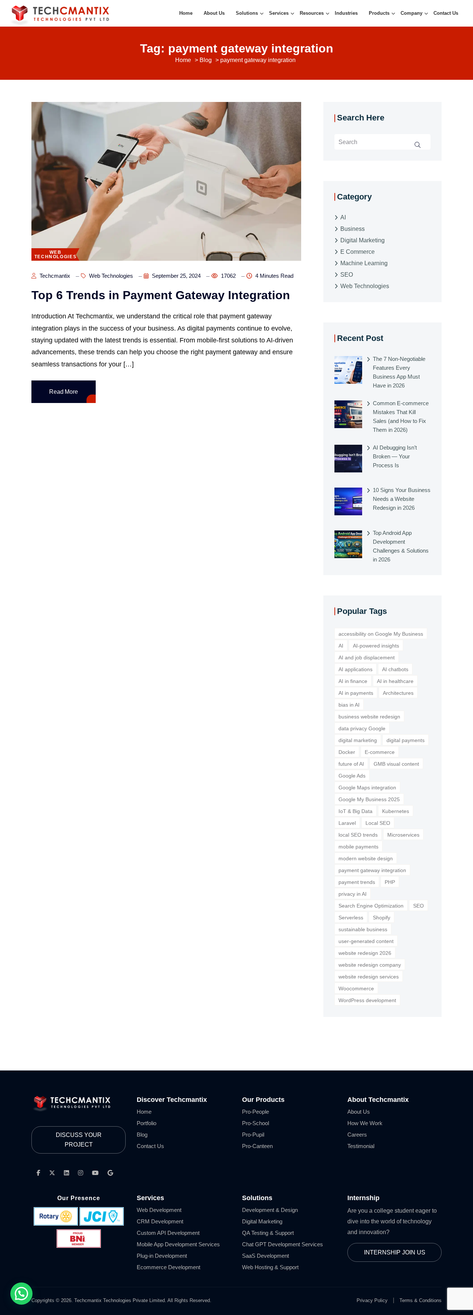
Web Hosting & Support (270, 1267)
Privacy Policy (372, 1300)
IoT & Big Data (355, 811)
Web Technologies (110, 276)
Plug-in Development (162, 1256)
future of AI (351, 764)
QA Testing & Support (268, 1233)
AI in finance (352, 681)
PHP (390, 882)
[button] (21, 1293)
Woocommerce (356, 988)
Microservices (403, 835)
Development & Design (270, 1210)
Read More (63, 392)
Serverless (350, 917)
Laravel (347, 823)
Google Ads (351, 776)
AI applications (355, 669)
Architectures (398, 693)
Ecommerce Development (168, 1267)
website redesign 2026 (364, 953)
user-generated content (366, 941)
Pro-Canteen (257, 1146)
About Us (358, 1112)
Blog (142, 1134)
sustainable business (362, 929)
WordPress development (367, 1000)
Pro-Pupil (253, 1134)
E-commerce (380, 752)
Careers (357, 1134)
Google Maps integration (367, 787)
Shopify (381, 917)
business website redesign (369, 717)
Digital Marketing (362, 240)
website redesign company (369, 965)
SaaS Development (265, 1256)
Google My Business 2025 (369, 799)
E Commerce (357, 252)
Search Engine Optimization (371, 906)
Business (352, 229)
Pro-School (255, 1123)
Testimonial (360, 1146)
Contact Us (150, 1146)
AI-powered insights (376, 646)
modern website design (365, 858)
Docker (346, 752)
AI (343, 217)
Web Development (159, 1210)
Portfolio (146, 1123)
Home (144, 1112)
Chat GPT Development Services (282, 1244)
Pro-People (255, 1112)
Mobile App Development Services (178, 1244)
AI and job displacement (366, 657)
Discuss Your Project (79, 1140)
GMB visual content (396, 764)
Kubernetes (395, 811)
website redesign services (368, 977)
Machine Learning (364, 263)
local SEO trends (358, 835)
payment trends (356, 882)
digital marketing (357, 740)
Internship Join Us (394, 1252)
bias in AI (349, 705)
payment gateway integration (372, 870)
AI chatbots (395, 669)
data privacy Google (361, 728)
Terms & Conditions (420, 1300)
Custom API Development (168, 1233)
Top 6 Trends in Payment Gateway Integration (160, 295)
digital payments (406, 740)
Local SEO (377, 823)
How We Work (364, 1123)
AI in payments (355, 693)
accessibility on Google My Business (380, 634)
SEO (346, 274)
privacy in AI (352, 894)
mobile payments (358, 847)
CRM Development (160, 1221)
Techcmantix (54, 276)
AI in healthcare (395, 681)
